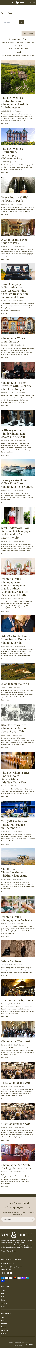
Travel (18, 52)
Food (32, 42)
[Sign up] (32, 1219)
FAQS (3, 1320)
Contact (3, 1333)
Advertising (4, 1330)
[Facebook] (2, 1273)
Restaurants (16, 55)
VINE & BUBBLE (14, 1342)
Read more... (5, 124)
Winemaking (19, 42)
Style (26, 49)
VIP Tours (4, 1303)
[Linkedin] (11, 1273)
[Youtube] (8, 1273)
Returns (3, 1327)
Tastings (4, 42)
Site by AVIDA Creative (23, 1342)
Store (2, 1294)
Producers (11, 42)
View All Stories (28, 33)
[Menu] (2, 2)
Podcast (3, 1297)
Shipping (4, 1324)
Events (3, 1300)
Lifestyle (18, 46)
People (32, 55)
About (3, 1306)
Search (3, 1317)
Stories (3, 1290)
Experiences (25, 55)
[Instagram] (5, 1273)
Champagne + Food (18, 39)
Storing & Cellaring (13, 49)
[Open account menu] (30, 2)
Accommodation (7, 55)
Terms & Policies (18, 1345)
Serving (22, 49)
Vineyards (27, 42)
